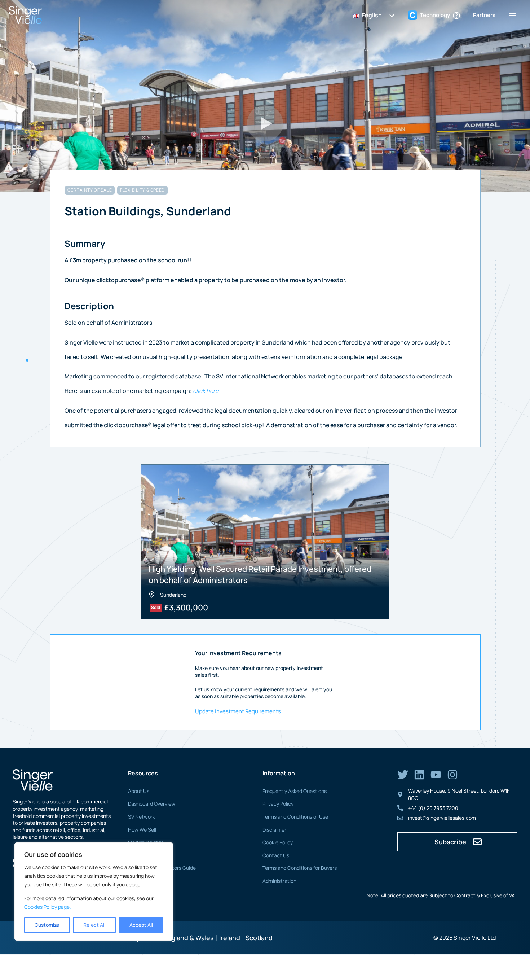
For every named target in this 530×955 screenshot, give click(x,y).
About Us (138, 791)
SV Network (141, 816)
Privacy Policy (277, 803)
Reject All (94, 924)
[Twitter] (402, 774)
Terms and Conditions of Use (295, 816)
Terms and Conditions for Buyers (299, 867)
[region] (93, 891)
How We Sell (142, 829)
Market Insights (146, 842)
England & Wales (189, 937)
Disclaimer (274, 829)
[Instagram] (452, 774)
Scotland (259, 937)
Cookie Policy (277, 842)
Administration (279, 880)
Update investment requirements (238, 711)
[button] (265, 123)
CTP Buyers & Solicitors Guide (162, 867)
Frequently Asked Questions (294, 791)
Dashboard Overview (151, 803)
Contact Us (275, 855)
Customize (47, 924)
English (371, 15)
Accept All (141, 924)
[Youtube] (435, 774)
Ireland (229, 937)
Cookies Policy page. (47, 906)
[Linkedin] (419, 774)
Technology (141, 855)
